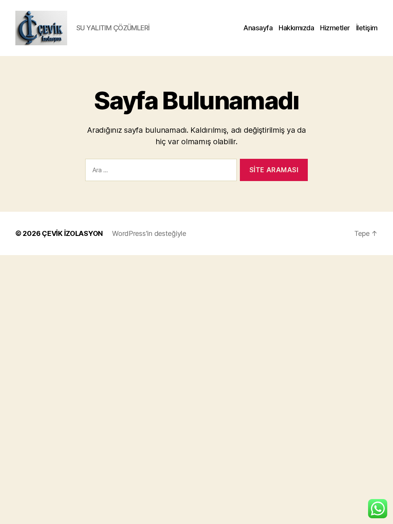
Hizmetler (335, 28)
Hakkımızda (296, 28)
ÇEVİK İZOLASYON (72, 233)
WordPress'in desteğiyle (149, 233)
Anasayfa (257, 28)
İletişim (367, 28)
